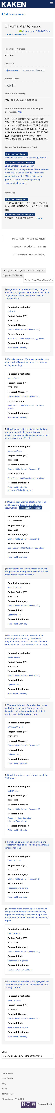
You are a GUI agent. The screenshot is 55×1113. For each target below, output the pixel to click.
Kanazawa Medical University (20, 490)
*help (48, 31)
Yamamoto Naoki (15, 451)
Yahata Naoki (13, 378)
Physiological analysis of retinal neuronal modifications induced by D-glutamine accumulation (25, 505)
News (4, 1088)
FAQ (4, 1083)
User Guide (7, 1078)
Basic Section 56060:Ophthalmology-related (26, 157)
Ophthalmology (12, 166)
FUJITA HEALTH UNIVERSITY (20, 970)
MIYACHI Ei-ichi (14, 861)
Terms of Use (8, 1094)
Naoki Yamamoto (15, 657)
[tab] (29, 238)
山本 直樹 (12, 311)
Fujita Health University (17, 348)
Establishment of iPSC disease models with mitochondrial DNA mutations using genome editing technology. (27, 362)
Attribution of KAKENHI (13, 1099)
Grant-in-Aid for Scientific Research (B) (24, 809)
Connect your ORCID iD (33, 31)
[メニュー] (51, 4)
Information (7, 1073)
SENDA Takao (14, 791)
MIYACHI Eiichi (14, 934)
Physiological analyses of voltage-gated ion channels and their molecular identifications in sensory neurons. (27, 984)
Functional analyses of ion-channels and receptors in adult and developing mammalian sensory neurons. (27, 845)
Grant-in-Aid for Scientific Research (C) (24, 330)
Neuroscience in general (18, 888)
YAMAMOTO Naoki (16, 727)
